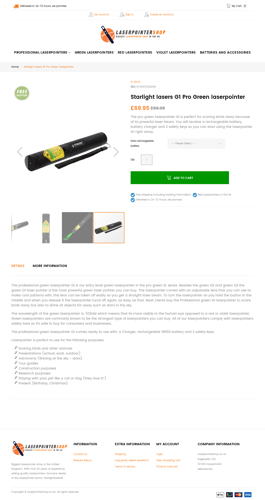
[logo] (132, 34)
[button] (19, 151)
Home (15, 67)
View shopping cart (168, 460)
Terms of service (125, 467)
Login (159, 454)
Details (17, 266)
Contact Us (80, 454)
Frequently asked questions (132, 460)
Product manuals (167, 467)
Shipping (120, 454)
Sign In (129, 15)
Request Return (82, 460)
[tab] (17, 265)
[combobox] (196, 143)
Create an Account (161, 15)
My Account (101, 15)
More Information (50, 266)
